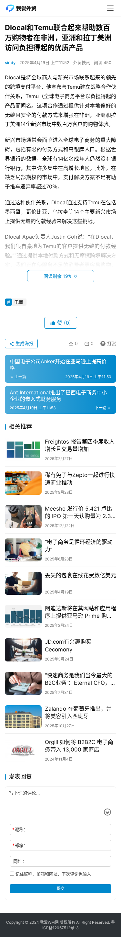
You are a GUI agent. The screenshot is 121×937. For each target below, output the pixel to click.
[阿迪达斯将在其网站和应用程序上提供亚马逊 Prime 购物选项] (23, 616)
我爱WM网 (49, 922)
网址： (20, 861)
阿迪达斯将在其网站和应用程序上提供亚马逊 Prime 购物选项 (80, 612)
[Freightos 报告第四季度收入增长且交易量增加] (23, 449)
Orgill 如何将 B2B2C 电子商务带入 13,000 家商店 (79, 746)
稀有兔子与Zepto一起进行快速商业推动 (80, 479)
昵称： (20, 829)
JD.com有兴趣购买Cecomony (68, 645)
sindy (10, 62)
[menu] (110, 8)
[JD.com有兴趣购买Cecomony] (23, 649)
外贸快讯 (81, 62)
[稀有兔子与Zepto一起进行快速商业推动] (23, 482)
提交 (61, 888)
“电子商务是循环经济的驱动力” (79, 546)
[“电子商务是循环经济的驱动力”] (23, 549)
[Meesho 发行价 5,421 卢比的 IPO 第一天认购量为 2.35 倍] (23, 516)
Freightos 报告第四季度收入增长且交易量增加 (80, 445)
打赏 (106, 342)
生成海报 (24, 343)
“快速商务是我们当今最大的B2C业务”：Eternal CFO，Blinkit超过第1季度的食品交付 (79, 679)
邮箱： (20, 845)
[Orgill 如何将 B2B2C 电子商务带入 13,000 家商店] (23, 750)
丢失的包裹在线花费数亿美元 (80, 575)
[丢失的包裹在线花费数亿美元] (23, 583)
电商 (18, 302)
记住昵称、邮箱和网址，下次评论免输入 (52, 873)
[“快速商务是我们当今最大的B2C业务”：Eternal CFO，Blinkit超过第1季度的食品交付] (23, 683)
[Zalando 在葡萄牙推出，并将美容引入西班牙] (23, 716)
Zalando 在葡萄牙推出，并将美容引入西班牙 (78, 712)
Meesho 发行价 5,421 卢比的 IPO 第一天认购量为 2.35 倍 (79, 512)
